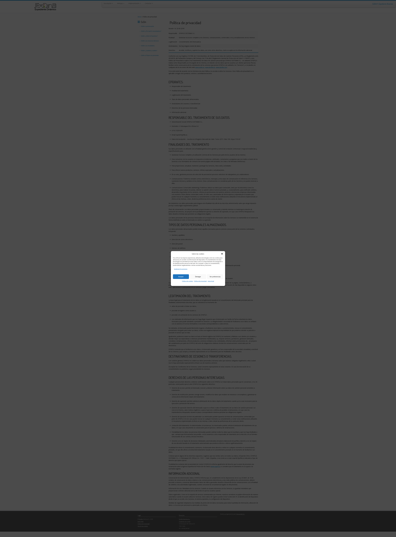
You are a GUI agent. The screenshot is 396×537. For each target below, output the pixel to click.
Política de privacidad (200, 281)
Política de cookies (187, 281)
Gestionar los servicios (180, 269)
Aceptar (181, 276)
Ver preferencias (215, 276)
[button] (222, 254)
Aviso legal (211, 281)
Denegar (198, 276)
